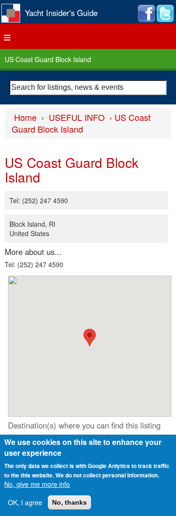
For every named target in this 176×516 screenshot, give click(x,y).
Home (25, 117)
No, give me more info (37, 484)
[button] (89, 337)
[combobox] (88, 87)
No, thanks (69, 502)
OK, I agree (25, 502)
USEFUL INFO (77, 117)
